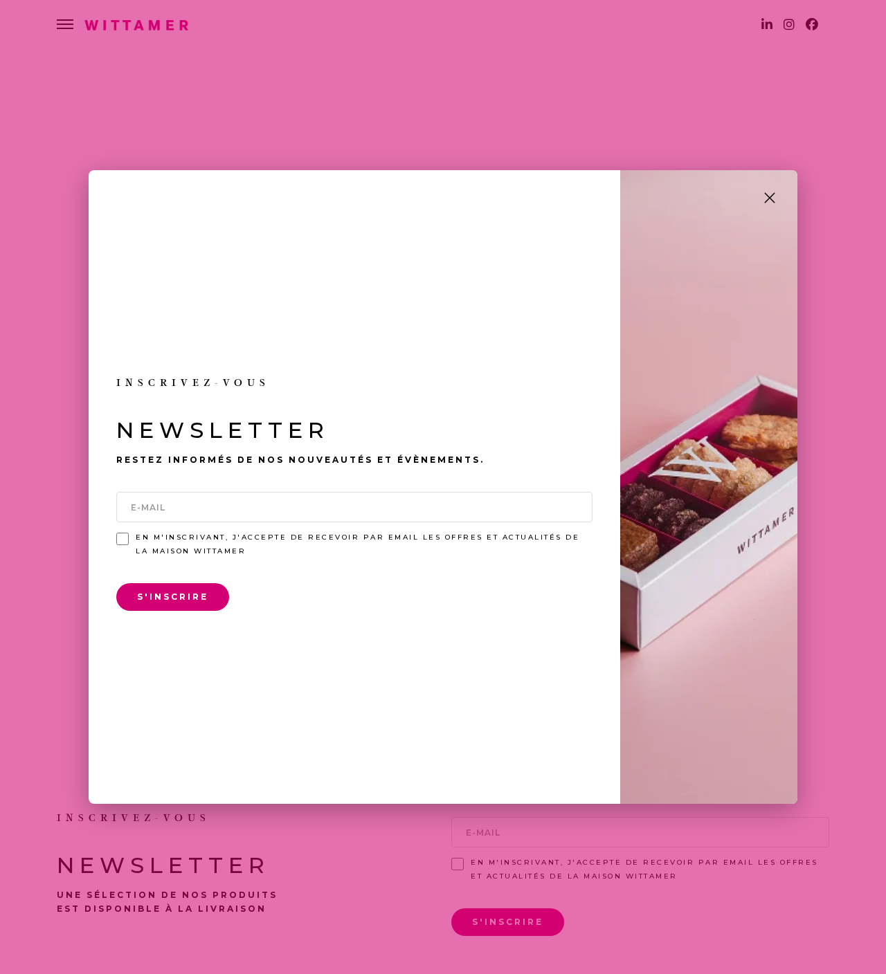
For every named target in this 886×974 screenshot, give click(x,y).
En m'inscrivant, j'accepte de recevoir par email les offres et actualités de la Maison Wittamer (357, 544)
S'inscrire (172, 596)
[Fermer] (770, 198)
